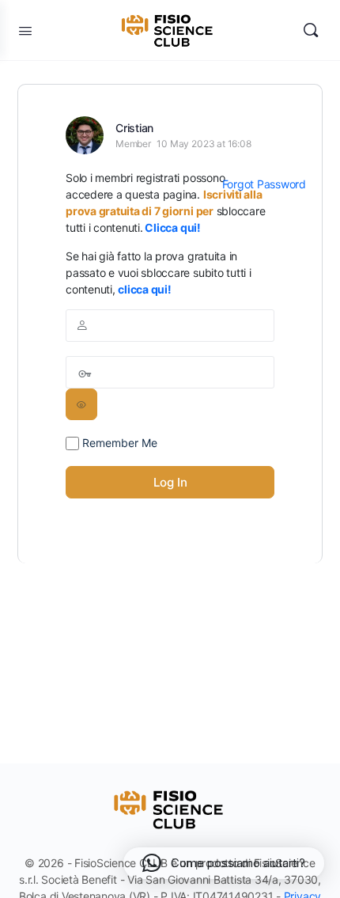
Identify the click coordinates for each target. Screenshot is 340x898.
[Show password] (81, 404)
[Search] (310, 30)
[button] (223, 863)
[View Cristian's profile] (85, 135)
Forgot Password (264, 184)
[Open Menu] (25, 30)
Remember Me (118, 442)
